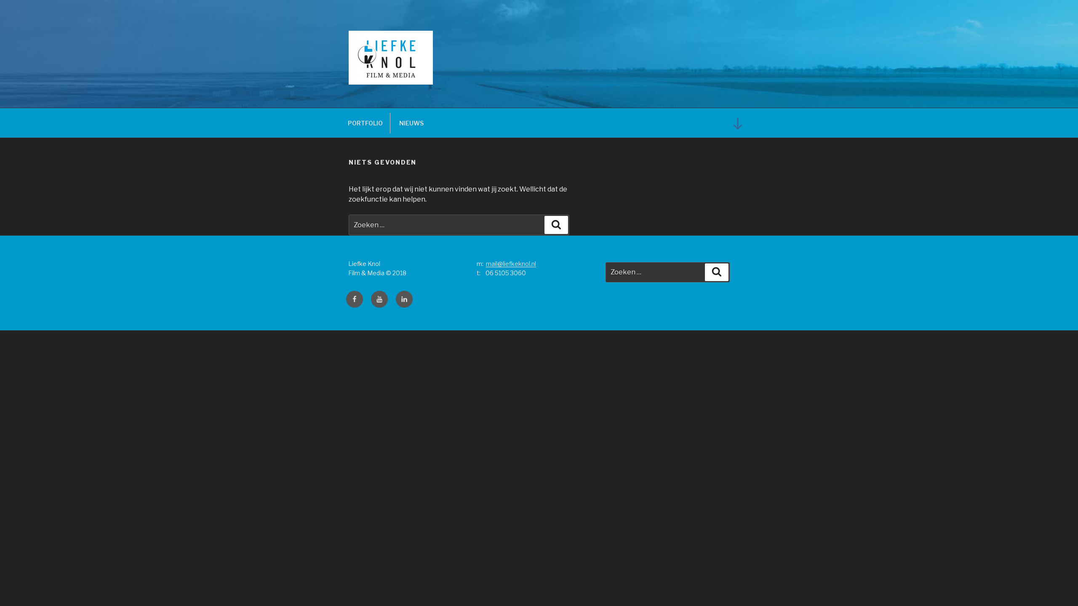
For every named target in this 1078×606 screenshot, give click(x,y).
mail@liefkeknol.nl (511, 263)
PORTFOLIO (365, 123)
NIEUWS (411, 123)
